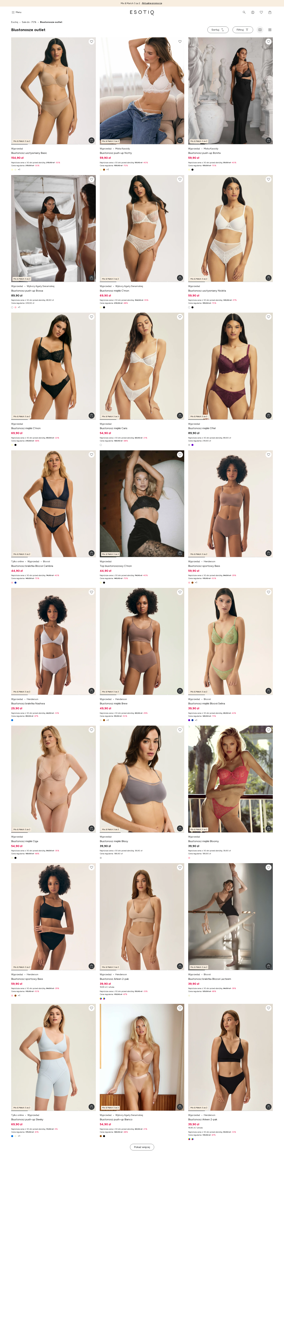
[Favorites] (261, 12)
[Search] (244, 12)
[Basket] (270, 12)
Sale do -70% (29, 22)
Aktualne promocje (152, 3)
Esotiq (14, 22)
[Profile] (253, 12)
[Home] (142, 12)
